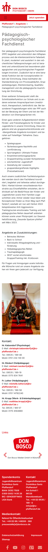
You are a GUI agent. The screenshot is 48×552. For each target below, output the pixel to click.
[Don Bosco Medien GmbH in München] (24, 444)
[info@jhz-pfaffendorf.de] (40, 547)
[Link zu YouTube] (15, 547)
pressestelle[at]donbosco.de (16, 524)
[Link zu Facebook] (7, 547)
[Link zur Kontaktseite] (31, 547)
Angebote (21, 23)
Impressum (36, 535)
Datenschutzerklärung (13, 535)
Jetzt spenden (36, 17)
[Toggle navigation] (5, 17)
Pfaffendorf (7, 23)
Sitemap (6, 539)
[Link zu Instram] (23, 547)
